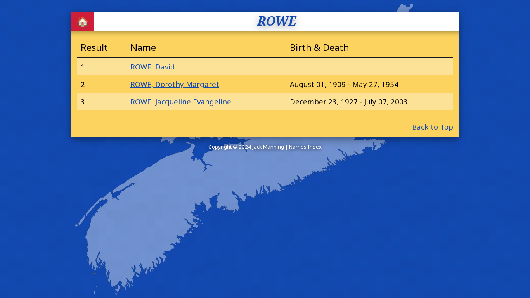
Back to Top (432, 127)
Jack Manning (268, 146)
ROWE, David (152, 66)
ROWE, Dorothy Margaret (174, 84)
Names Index (305, 146)
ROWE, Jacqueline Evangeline (180, 101)
